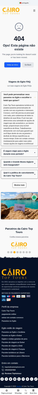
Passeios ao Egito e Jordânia (13, 332)
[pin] (23, 379)
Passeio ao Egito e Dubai (12, 335)
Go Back (28, 65)
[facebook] (2, 379)
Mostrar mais (19, 185)
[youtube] (14, 379)
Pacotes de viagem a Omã (12, 346)
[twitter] (10, 379)
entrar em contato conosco (12, 317)
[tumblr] (19, 379)
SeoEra (18, 386)
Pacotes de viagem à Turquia (13, 349)
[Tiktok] (36, 379)
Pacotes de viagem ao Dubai (13, 342)
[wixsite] (31, 379)
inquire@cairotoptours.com (14, 367)
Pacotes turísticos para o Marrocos (16, 356)
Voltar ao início (12, 65)
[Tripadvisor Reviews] (34, 197)
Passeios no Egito (9, 321)
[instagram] (6, 379)
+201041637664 (10, 370)
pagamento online (9, 314)
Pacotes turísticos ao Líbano (13, 352)
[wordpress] (27, 379)
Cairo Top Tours (8, 311)
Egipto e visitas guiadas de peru (14, 339)
